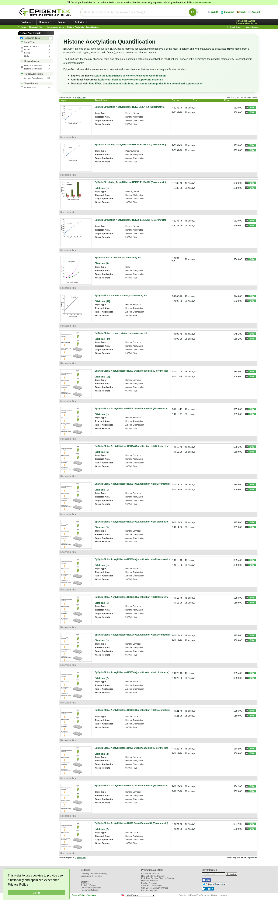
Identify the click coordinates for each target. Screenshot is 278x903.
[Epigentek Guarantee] (247, 22)
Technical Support (89, 885)
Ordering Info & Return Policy (94, 873)
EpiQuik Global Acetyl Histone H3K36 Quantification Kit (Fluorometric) (132, 634)
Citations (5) (102, 452)
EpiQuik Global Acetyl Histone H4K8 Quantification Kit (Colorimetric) (131, 823)
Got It (36, 892)
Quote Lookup (252, 27)
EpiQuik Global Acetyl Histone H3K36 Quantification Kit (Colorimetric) (132, 597)
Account (256, 12)
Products (26, 22)
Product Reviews (149, 883)
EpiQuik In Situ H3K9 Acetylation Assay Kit (118, 257)
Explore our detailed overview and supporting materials (130, 79)
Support (62, 22)
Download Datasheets (91, 888)
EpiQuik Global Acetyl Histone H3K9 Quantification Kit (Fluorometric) (131, 408)
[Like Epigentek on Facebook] (206, 881)
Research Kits (37, 38)
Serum (27, 53)
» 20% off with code (202, 3)
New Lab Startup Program (153, 876)
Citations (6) (102, 263)
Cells (26, 56)
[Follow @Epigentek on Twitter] (214, 885)
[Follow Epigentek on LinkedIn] (208, 890)
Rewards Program (149, 881)
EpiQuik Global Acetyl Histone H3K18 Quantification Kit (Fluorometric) (132, 559)
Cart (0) (214, 12)
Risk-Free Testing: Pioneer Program (157, 878)
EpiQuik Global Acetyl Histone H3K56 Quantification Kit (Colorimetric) (132, 672)
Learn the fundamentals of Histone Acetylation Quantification (130, 75)
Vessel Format (31, 83)
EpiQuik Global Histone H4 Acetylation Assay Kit (121, 333)
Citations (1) (102, 188)
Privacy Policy (18, 884)
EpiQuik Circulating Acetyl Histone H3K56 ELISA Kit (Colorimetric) (130, 220)
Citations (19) (102, 376)
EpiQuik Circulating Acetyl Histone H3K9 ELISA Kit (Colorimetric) (130, 107)
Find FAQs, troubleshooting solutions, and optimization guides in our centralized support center (146, 83)
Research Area (31, 61)
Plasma (27, 49)
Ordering (79, 22)
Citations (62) (102, 301)
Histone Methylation (33, 69)
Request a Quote (149, 890)
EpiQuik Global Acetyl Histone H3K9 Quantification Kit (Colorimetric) (131, 371)
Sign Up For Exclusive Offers (154, 888)
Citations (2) (102, 527)
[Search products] (192, 12)
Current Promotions (150, 873)
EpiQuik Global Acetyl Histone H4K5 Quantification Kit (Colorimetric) (131, 748)
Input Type (29, 42)
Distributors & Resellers (92, 876)
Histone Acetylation (33, 65)
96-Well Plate (30, 88)
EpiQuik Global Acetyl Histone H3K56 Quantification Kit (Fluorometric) (132, 710)
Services (44, 22)
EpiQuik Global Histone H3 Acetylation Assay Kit (121, 295)
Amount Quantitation (33, 78)
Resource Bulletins (89, 890)
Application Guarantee (151, 885)
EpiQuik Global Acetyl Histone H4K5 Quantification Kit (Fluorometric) (131, 785)
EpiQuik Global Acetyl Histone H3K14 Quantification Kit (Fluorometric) (132, 484)
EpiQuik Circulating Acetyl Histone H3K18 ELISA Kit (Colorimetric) (130, 144)
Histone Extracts (32, 46)
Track (242, 12)
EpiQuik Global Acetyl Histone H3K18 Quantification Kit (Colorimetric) (132, 521)
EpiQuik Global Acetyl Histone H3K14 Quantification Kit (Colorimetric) (132, 446)
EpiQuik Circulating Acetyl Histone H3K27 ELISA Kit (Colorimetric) (130, 182)
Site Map (91, 895)
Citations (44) (102, 339)
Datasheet (229, 12)
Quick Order (235, 27)
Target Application (33, 74)
